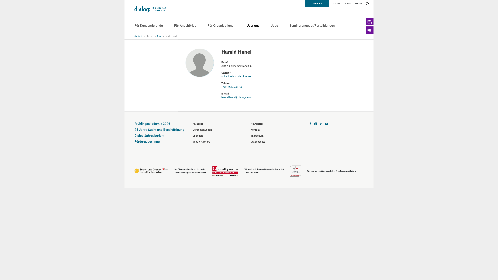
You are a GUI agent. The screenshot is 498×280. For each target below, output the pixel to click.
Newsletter (257, 123)
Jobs (274, 25)
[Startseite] (150, 9)
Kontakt (337, 3)
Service (358, 3)
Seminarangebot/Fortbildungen (312, 25)
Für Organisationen (221, 25)
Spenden (317, 3)
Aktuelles (198, 123)
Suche (369, 3)
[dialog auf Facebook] (310, 124)
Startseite (138, 36)
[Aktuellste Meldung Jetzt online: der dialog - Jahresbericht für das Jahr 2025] (370, 30)
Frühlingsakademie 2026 (152, 124)
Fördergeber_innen (147, 142)
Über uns (253, 25)
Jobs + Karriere (201, 141)
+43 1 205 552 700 (232, 86)
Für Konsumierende (148, 25)
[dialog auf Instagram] (315, 124)
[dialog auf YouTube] (326, 124)
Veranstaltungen (202, 129)
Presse (348, 3)
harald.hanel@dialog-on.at (236, 97)
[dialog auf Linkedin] (321, 124)
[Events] (370, 21)
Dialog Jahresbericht (149, 136)
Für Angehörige (185, 25)
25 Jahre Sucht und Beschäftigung (159, 130)
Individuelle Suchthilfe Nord (237, 76)
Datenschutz (258, 141)
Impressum (257, 135)
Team (159, 36)
